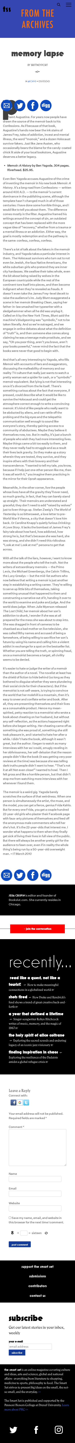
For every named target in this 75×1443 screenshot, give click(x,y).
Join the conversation (37, 929)
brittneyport (39, 65)
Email (12, 1188)
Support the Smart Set (37, 1266)
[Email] (6, 106)
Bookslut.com (18, 900)
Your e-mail (16, 1341)
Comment (16, 1127)
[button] (14, 1104)
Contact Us (38, 1295)
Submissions (37, 1276)
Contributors (37, 1285)
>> (39, 1392)
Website (14, 1203)
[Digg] (45, 106)
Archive (32, 81)
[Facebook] (32, 106)
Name (13, 1174)
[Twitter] (19, 106)
